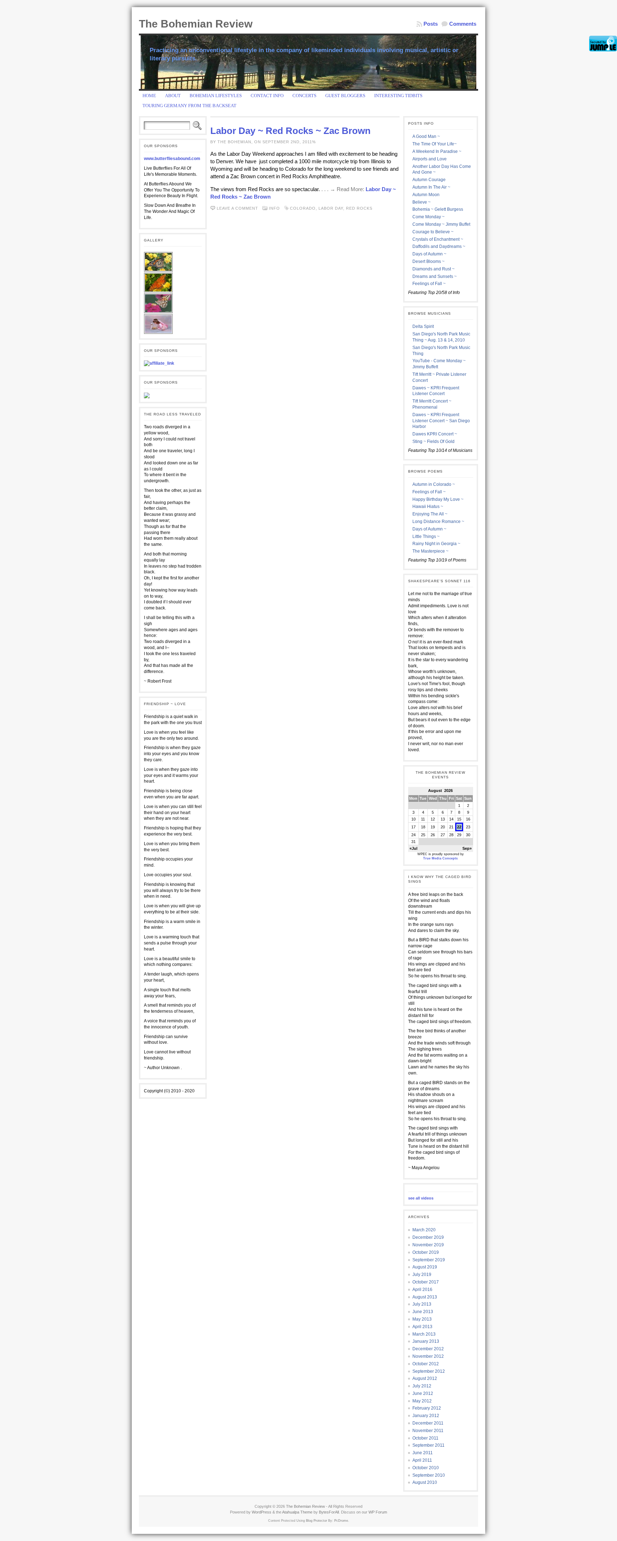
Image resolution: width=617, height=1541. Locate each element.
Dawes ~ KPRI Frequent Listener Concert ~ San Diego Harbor (441, 420)
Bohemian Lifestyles (216, 95)
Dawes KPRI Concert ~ (434, 434)
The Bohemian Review (195, 24)
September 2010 (428, 1475)
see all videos (420, 1198)
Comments (462, 24)
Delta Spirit (423, 326)
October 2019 (425, 1252)
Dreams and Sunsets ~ (434, 276)
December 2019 (428, 1237)
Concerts (304, 95)
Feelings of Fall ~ (429, 283)
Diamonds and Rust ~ (433, 268)
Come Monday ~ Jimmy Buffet (441, 224)
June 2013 (422, 1311)
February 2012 (426, 1408)
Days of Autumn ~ (429, 253)
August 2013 (424, 1297)
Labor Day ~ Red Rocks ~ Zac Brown (290, 131)
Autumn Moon (426, 194)
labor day (330, 208)
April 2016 (422, 1289)
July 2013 (421, 1304)
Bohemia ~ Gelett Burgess (437, 209)
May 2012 (422, 1400)
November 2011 (427, 1430)
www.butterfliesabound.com (172, 158)
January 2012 (425, 1415)
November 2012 (428, 1356)
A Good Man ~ (426, 136)
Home (149, 95)
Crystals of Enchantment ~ (437, 239)
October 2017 (425, 1282)
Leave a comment (237, 208)
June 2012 (422, 1393)
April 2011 (422, 1460)
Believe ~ (421, 202)
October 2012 (425, 1363)
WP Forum (377, 1512)
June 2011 (422, 1452)
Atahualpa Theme (297, 1512)
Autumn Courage (429, 179)
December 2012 (428, 1348)
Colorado (303, 208)
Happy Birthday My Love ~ (437, 499)
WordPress (261, 1512)
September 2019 (428, 1259)
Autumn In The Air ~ (431, 187)
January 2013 (425, 1341)
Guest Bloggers (345, 95)
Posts (430, 24)
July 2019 (421, 1274)
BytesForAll (329, 1512)
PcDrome (341, 1520)
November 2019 (428, 1244)
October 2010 (425, 1467)
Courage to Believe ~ (432, 231)
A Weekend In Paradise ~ (436, 151)
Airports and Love (429, 158)
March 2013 (424, 1334)
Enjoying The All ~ (429, 514)
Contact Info (267, 95)
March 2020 (424, 1229)
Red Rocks (359, 208)
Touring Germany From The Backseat (189, 105)
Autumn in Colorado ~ (433, 484)
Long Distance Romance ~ (438, 521)
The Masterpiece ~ (430, 551)
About (173, 95)
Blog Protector (316, 1520)
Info (274, 208)
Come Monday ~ (428, 216)
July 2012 (421, 1385)
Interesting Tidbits (398, 95)
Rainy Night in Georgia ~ (436, 543)
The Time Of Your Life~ (434, 143)
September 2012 (428, 1371)
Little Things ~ (426, 536)
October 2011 (425, 1438)
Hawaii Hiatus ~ (427, 506)
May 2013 (422, 1319)
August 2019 (424, 1267)
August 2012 (424, 1378)
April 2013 (422, 1326)
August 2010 (424, 1482)
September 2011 (428, 1445)
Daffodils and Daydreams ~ (438, 246)
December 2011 (427, 1423)
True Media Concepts (440, 858)
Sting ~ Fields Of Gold (433, 441)
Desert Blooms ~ (428, 261)
